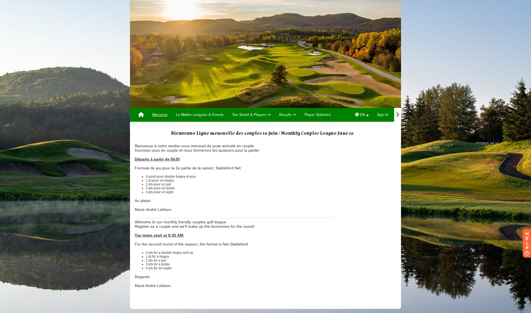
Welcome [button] (160, 114)
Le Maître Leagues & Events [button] (200, 114)
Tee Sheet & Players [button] (249, 114)
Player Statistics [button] (317, 114)
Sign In (383, 114)
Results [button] (286, 114)
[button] (362, 115)
